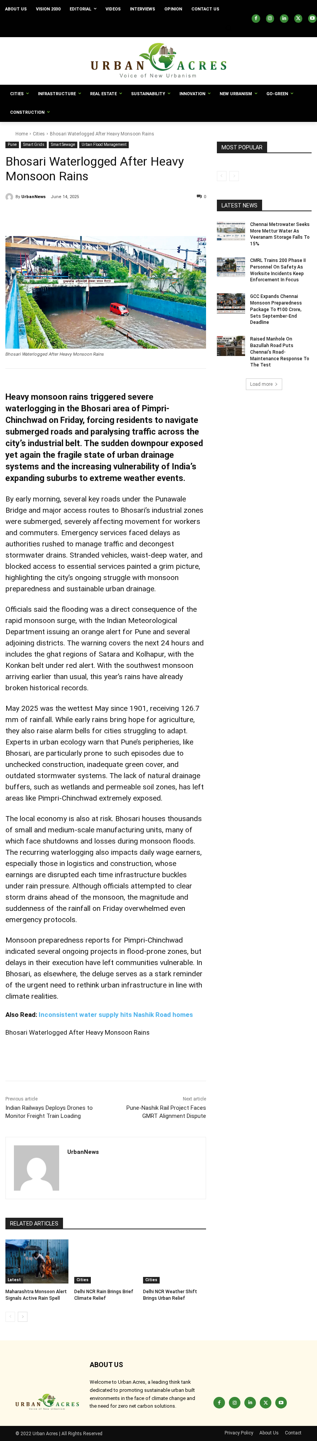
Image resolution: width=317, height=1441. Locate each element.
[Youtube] (312, 18)
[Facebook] (256, 18)
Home (21, 134)
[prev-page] (10, 1317)
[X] (298, 18)
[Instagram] (270, 18)
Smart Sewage (63, 144)
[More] (102, 216)
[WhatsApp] (84, 216)
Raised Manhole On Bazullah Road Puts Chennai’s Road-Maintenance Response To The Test (279, 352)
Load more (261, 384)
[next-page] (22, 1317)
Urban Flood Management (104, 144)
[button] (228, 28)
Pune (12, 144)
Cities (39, 134)
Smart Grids (33, 144)
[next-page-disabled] (234, 176)
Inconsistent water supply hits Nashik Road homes (115, 1014)
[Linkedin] (284, 18)
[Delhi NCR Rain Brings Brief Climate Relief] (105, 1261)
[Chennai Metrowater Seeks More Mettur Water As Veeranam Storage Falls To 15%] (231, 231)
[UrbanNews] (10, 197)
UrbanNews (33, 196)
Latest (14, 1280)
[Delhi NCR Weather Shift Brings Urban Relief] (174, 1261)
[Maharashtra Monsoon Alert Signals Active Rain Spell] (36, 1261)
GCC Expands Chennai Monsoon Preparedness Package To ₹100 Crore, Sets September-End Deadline (276, 309)
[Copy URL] (13, 216)
